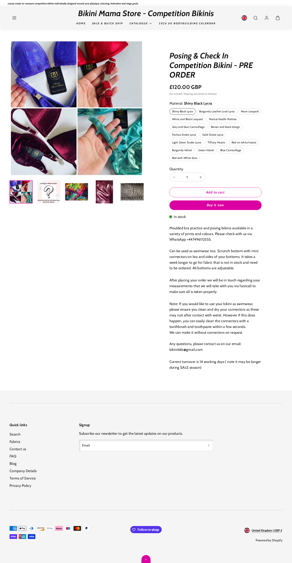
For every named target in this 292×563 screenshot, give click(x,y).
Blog (13, 463)
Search (15, 434)
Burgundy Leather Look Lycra (217, 111)
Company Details (23, 471)
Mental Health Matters (223, 119)
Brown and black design (225, 127)
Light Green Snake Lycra (186, 142)
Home (81, 23)
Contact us (18, 449)
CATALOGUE (139, 23)
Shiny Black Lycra (182, 111)
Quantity (176, 169)
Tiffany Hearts (216, 142)
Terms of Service (23, 478)
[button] (14, 18)
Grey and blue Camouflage (188, 127)
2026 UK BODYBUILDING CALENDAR (187, 23)
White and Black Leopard (187, 119)
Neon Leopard (250, 111)
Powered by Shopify (269, 540)
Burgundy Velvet (182, 150)
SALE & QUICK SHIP (107, 23)
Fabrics (15, 442)
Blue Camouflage (230, 150)
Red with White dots (184, 158)
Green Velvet (206, 150)
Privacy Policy (20, 485)
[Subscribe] (208, 445)
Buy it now (215, 205)
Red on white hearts (244, 142)
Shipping (188, 93)
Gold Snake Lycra (212, 134)
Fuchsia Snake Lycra (184, 134)
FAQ (13, 456)
